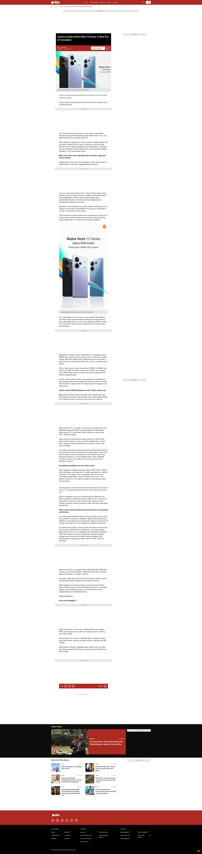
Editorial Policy (103, 832)
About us (82, 832)
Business (56, 6)
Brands (61, 6)
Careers (115, 2)
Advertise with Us (85, 835)
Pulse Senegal (142, 832)
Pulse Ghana (124, 835)
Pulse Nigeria (124, 832)
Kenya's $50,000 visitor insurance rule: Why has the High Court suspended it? (105, 791)
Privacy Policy (84, 841)
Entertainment (94, 2)
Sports (109, 2)
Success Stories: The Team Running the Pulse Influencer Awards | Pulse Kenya (106, 742)
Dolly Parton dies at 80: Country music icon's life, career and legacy (105, 768)
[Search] (144, 2)
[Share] (108, 48)
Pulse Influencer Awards (103, 836)
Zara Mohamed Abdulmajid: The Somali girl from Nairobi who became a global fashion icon (70, 792)
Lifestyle (102, 2)
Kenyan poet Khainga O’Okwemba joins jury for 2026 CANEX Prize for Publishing (71, 780)
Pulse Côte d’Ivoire (141, 836)
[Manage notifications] (198, 851)
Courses (66, 838)
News (86, 2)
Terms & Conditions (86, 838)
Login (148, 2)
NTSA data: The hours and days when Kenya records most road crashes (105, 780)
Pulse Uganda (124, 838)
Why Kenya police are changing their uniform (71, 767)
